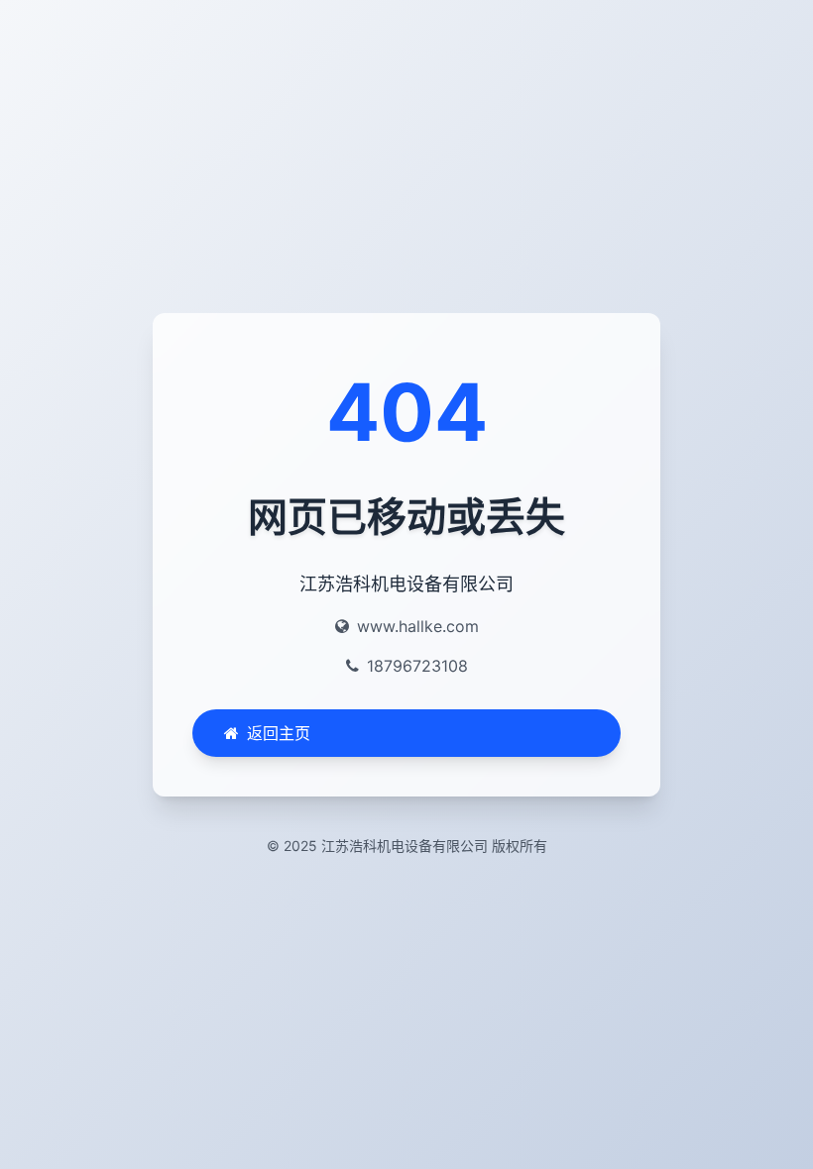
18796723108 (417, 666)
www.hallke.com (418, 626)
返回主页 (278, 733)
